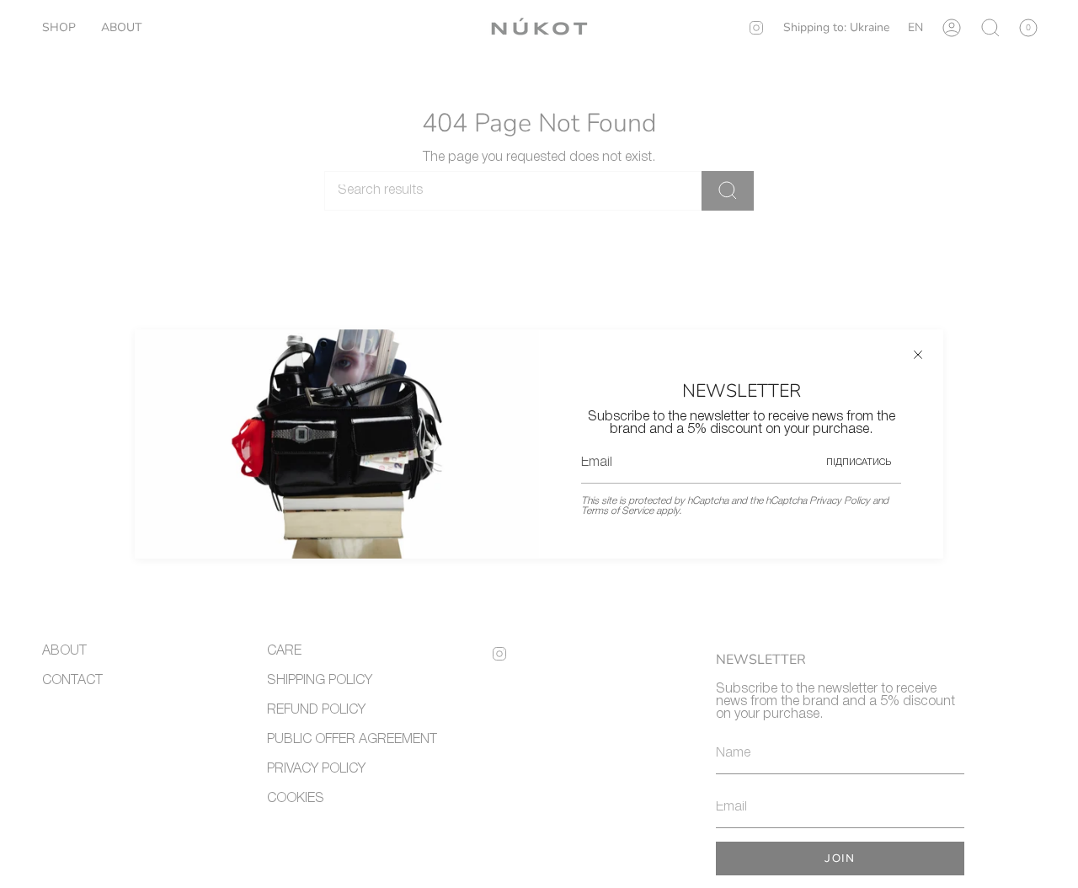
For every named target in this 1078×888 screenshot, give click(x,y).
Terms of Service (617, 511)
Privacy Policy (839, 501)
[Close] (918, 354)
